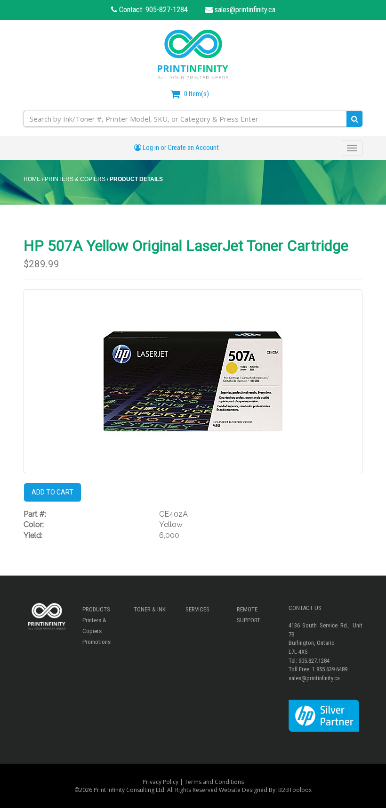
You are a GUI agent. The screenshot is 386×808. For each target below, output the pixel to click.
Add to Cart (52, 492)
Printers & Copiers (94, 626)
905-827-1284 (166, 9)
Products (96, 609)
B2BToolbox (295, 790)
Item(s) (196, 94)
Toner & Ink (150, 609)
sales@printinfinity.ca (244, 9)
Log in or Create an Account (180, 147)
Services (197, 609)
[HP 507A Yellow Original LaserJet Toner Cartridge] (193, 381)
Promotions (96, 641)
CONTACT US (305, 607)
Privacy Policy (160, 782)
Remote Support (248, 615)
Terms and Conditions (214, 782)
